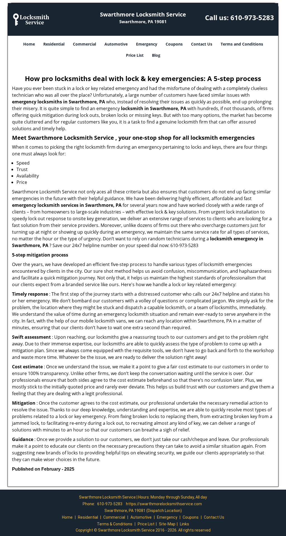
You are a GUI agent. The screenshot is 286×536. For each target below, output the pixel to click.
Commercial (84, 44)
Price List (135, 55)
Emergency (146, 44)
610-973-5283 (252, 17)
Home (29, 44)
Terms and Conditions (242, 44)
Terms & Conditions (114, 524)
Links (184, 524)
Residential (54, 44)
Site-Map (167, 524)
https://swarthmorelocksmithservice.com (164, 504)
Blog (156, 55)
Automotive (116, 44)
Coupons (174, 44)
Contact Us (201, 44)
